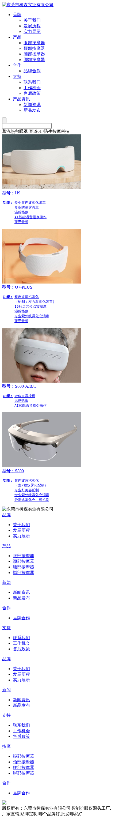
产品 (17, 37)
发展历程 (32, 26)
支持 (17, 76)
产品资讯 (21, 99)
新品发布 (32, 110)
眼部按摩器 (34, 42)
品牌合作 (32, 71)
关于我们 (32, 20)
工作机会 (32, 87)
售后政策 (32, 93)
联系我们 (32, 82)
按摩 (6, 746)
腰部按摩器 (34, 54)
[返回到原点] (27, 4)
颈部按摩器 (34, 48)
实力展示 (32, 31)
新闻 (6, 582)
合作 (17, 65)
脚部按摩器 (34, 59)
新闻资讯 (32, 104)
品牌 (17, 14)
